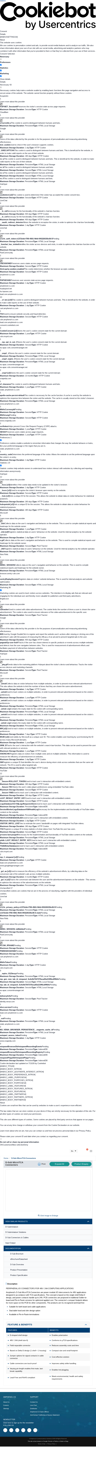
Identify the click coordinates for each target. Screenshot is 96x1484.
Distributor (33, 1408)
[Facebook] (5, 1430)
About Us (6, 1402)
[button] (48, 292)
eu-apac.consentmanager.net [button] (12, 991)
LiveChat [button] (3, 201)
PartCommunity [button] (6, 254)
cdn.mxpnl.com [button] (6, 337)
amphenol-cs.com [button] (7, 276)
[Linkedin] (17, 1430)
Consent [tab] (3, 31)
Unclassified (6, 888)
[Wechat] (29, 1430)
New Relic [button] (4, 555)
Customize (7, 1145)
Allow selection (18, 1145)
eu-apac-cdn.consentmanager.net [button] (13, 349)
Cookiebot (42, 1063)
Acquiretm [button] (4, 97)
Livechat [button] (3, 229)
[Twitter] (23, 1430)
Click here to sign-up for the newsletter (18, 1423)
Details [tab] (3, 34)
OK (1, 1145)
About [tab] (2, 40)
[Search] (81, 1151)
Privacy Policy (51, 1444)
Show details (5, 79)
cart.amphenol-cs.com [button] (9, 309)
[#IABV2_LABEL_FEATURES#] (13, 1086)
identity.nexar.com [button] (7, 1002)
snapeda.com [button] (5, 379)
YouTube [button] (3, 772)
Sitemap (6, 1408)
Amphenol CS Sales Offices (39, 1412)
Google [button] (3, 129)
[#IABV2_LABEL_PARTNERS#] (13, 1094)
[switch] (1, 65)
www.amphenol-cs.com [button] (9, 405)
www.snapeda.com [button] (8, 422)
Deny (26, 1145)
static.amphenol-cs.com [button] (10, 391)
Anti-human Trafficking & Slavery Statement (45, 1415)
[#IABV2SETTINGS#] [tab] (9, 37)
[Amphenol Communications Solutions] (15, 1151)
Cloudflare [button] (4, 113)
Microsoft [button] (4, 514)
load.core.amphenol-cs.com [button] (11, 1014)
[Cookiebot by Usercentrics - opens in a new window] (48, 16)
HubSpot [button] (3, 185)
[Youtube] (11, 1430)
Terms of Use (41, 1444)
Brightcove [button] (4, 600)
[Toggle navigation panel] (91, 1151)
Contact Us (34, 1402)
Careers (6, 1405)
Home (6, 1158)
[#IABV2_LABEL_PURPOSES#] (13, 1077)
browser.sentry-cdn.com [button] (10, 574)
